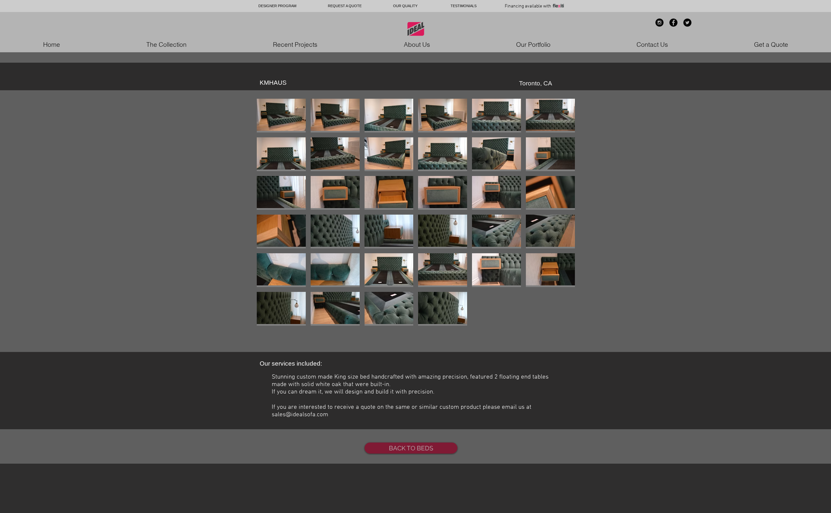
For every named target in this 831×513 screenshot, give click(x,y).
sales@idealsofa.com (300, 415)
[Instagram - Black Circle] (659, 23)
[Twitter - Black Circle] (687, 23)
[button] (281, 115)
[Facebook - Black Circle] (673, 23)
